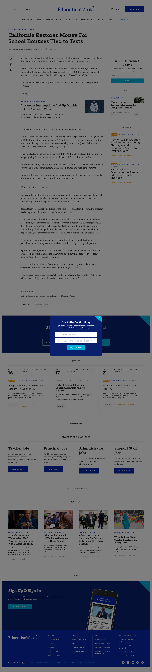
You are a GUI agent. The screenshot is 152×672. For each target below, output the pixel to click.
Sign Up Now (76, 347)
